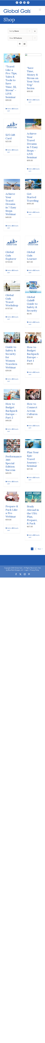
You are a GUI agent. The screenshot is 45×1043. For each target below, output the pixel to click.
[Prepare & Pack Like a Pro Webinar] (12, 497)
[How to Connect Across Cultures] (33, 394)
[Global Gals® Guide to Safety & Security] (33, 287)
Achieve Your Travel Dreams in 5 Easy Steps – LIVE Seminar (32, 145)
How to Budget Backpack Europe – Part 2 (11, 410)
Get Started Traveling (33, 197)
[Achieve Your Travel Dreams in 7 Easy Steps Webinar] (12, 184)
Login (26, 570)
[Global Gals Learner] (33, 242)
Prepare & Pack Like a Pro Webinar (12, 511)
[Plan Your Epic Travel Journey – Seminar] (33, 443)
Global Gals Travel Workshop (12, 300)
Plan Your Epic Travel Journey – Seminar (33, 459)
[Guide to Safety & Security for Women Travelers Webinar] (12, 337)
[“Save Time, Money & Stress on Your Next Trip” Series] (33, 59)
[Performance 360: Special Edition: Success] (12, 445)
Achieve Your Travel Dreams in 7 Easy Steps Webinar (11, 204)
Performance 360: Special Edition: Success (14, 463)
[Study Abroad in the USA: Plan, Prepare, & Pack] (33, 497)
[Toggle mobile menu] (40, 9)
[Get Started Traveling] (33, 184)
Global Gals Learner (32, 255)
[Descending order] (35, 31)
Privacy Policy (34, 570)
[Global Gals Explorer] (12, 242)
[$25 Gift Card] (12, 125)
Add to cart (9, 110)
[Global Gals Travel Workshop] (12, 286)
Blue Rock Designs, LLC (15, 570)
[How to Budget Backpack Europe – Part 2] (12, 394)
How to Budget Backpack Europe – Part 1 (33, 353)
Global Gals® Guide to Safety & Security (32, 303)
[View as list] (24, 44)
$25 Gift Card (10, 136)
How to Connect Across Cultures (32, 409)
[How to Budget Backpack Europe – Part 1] (33, 337)
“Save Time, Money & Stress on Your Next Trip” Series (33, 78)
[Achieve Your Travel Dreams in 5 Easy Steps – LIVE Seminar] (33, 124)
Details (16, 109)
